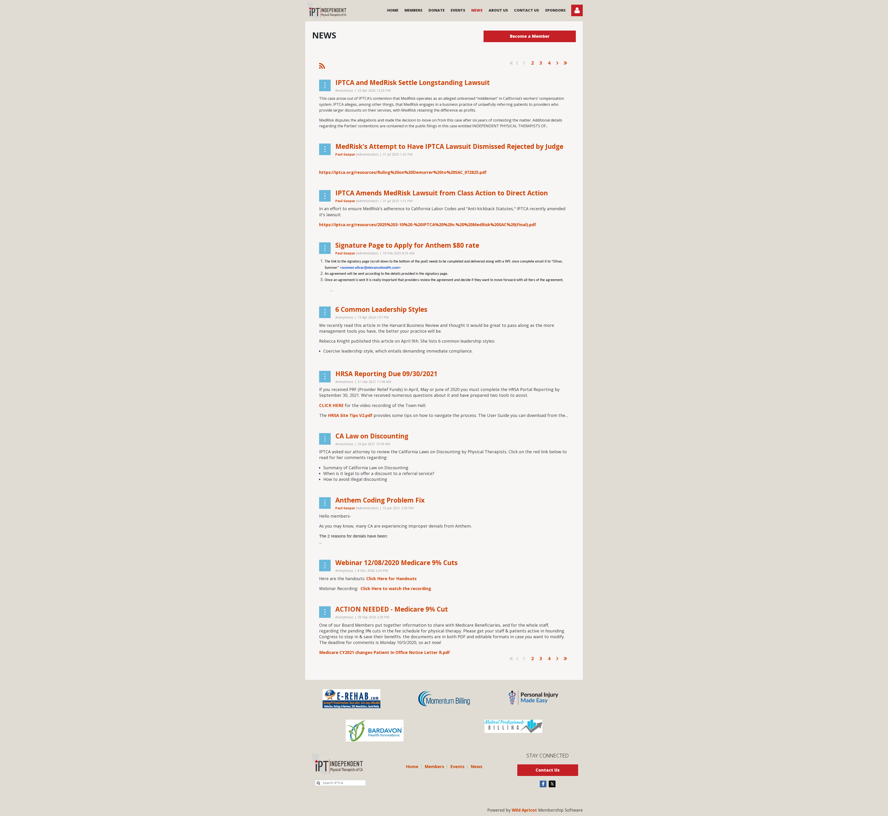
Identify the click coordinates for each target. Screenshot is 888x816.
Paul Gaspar (345, 154)
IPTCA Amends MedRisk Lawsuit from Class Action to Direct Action (441, 192)
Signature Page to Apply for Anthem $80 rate (407, 245)
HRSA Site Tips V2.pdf (350, 415)
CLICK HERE (331, 405)
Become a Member (529, 36)
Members (434, 766)
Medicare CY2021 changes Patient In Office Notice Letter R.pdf (384, 652)
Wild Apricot (524, 810)
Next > (557, 63)
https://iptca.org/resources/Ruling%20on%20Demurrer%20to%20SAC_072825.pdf (403, 172)
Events (457, 766)
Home (412, 766)
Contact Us (548, 770)
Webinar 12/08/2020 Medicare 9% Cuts (396, 562)
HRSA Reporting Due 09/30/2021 (386, 373)
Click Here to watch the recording (396, 588)
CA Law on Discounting (371, 435)
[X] (552, 784)
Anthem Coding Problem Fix (380, 500)
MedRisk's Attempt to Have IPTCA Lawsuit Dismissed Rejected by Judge (449, 146)
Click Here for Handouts (391, 578)
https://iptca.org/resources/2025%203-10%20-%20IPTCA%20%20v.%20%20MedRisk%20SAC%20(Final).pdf (427, 224)
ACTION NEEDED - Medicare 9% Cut (391, 609)
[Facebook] (543, 784)
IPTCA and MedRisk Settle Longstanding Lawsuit (412, 82)
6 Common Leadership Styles (381, 309)
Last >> (565, 63)
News (476, 766)
